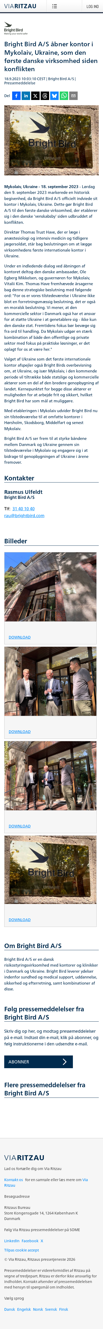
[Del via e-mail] (73, 96)
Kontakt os (13, 1179)
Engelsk (24, 1309)
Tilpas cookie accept (21, 1250)
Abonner (18, 1062)
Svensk (51, 1309)
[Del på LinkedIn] (26, 96)
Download (20, 637)
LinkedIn (12, 1240)
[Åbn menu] (55, 6)
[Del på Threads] (45, 96)
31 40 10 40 (23, 508)
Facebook (30, 1240)
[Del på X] (35, 96)
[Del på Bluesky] (54, 96)
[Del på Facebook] (16, 96)
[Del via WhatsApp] (64, 96)
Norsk (38, 1309)
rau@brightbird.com (24, 515)
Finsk (63, 1309)
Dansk (9, 1309)
